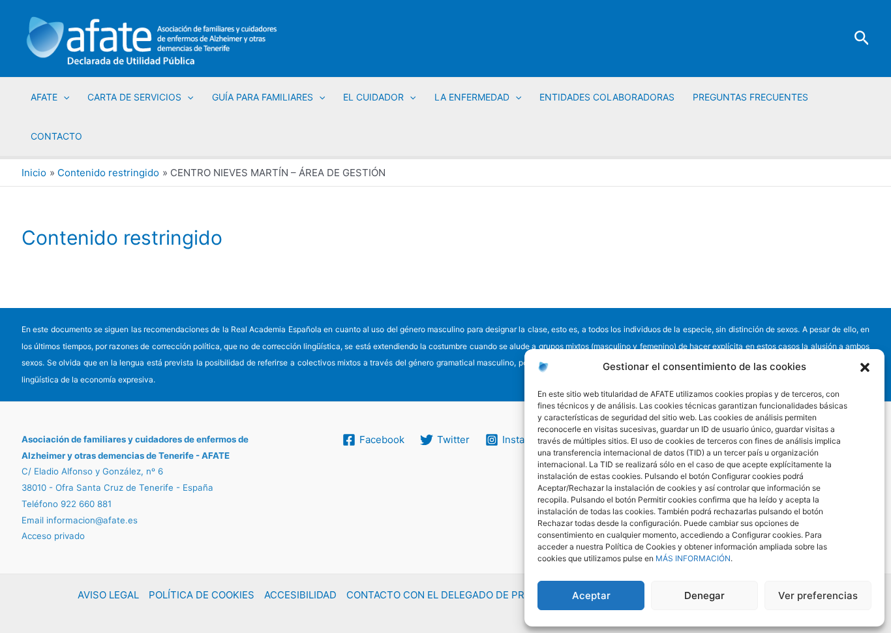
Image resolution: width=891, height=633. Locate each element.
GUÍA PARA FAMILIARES (262, 96)
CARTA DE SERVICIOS (134, 96)
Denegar (704, 595)
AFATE (44, 96)
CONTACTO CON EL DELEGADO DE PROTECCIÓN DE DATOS (486, 595)
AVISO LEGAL (108, 595)
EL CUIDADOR (373, 96)
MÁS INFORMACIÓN (693, 558)
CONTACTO (56, 136)
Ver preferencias (818, 595)
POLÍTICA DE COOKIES (201, 595)
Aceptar (591, 595)
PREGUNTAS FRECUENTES (750, 96)
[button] (864, 367)
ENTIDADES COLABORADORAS (606, 96)
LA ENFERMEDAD (471, 96)
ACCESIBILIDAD (300, 595)
